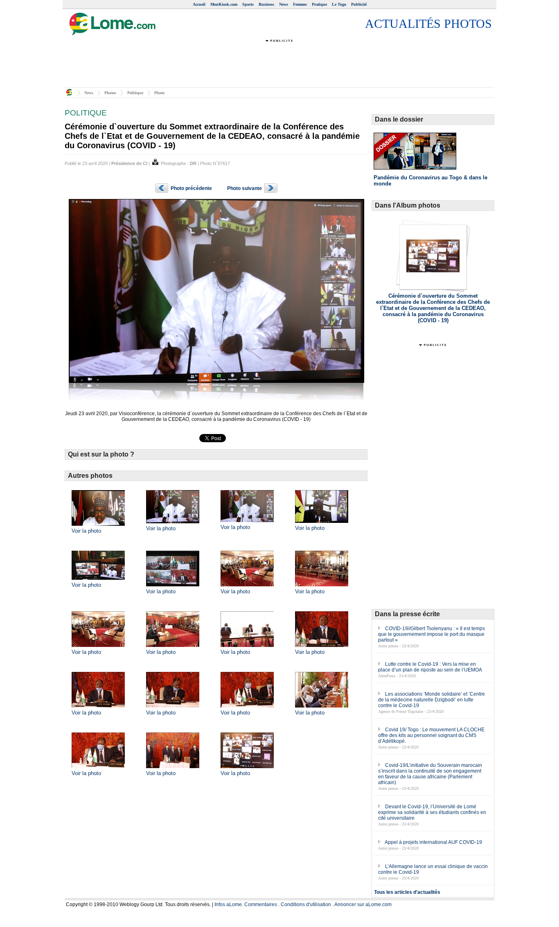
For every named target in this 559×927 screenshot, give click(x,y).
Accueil (199, 4)
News (283, 4)
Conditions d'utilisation (306, 904)
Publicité (359, 4)
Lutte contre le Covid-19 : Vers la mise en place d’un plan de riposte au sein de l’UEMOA (430, 667)
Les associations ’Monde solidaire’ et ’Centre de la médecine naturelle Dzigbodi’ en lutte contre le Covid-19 (431, 699)
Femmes (300, 4)
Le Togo (339, 4)
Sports (248, 4)
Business (266, 4)
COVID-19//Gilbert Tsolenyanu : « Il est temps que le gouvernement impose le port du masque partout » (431, 634)
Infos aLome (228, 904)
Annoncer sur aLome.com (363, 904)
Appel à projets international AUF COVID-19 (433, 842)
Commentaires (260, 904)
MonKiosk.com (223, 4)
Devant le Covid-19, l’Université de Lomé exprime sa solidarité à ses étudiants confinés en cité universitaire (432, 812)
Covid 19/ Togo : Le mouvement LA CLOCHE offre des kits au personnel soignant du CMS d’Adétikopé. (431, 735)
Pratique (319, 4)
